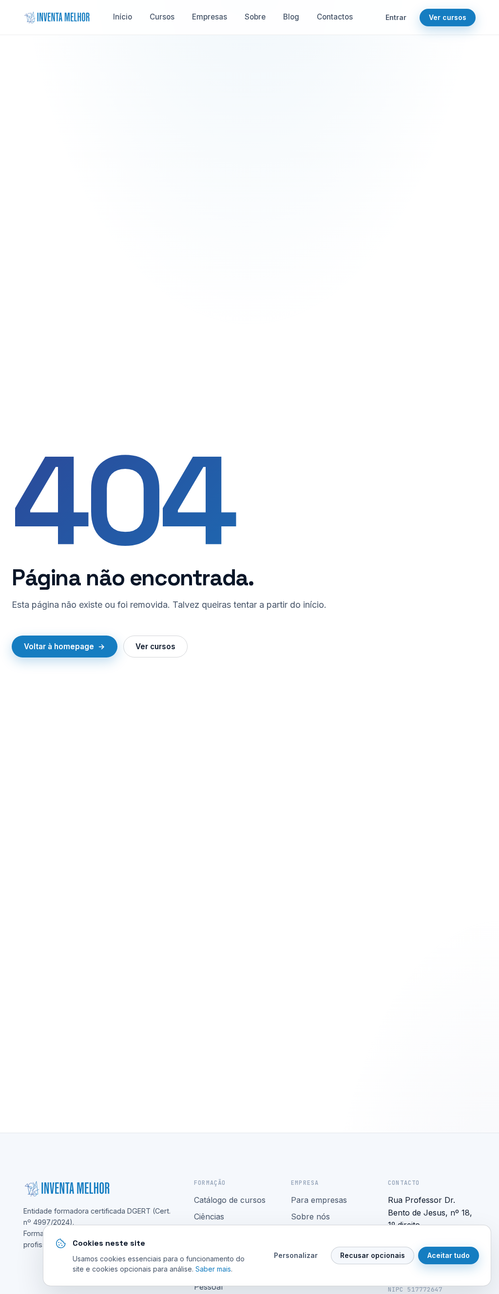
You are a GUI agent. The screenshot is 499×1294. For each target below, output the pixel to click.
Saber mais (213, 1269)
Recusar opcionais (372, 1255)
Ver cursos (447, 17)
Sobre (255, 16)
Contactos (335, 16)
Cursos (162, 16)
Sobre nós (310, 1216)
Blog (291, 16)
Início (122, 16)
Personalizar (296, 1255)
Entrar (395, 17)
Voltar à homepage (59, 646)
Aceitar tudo (448, 1255)
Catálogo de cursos (230, 1200)
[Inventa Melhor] (56, 17)
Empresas (209, 16)
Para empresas (319, 1200)
